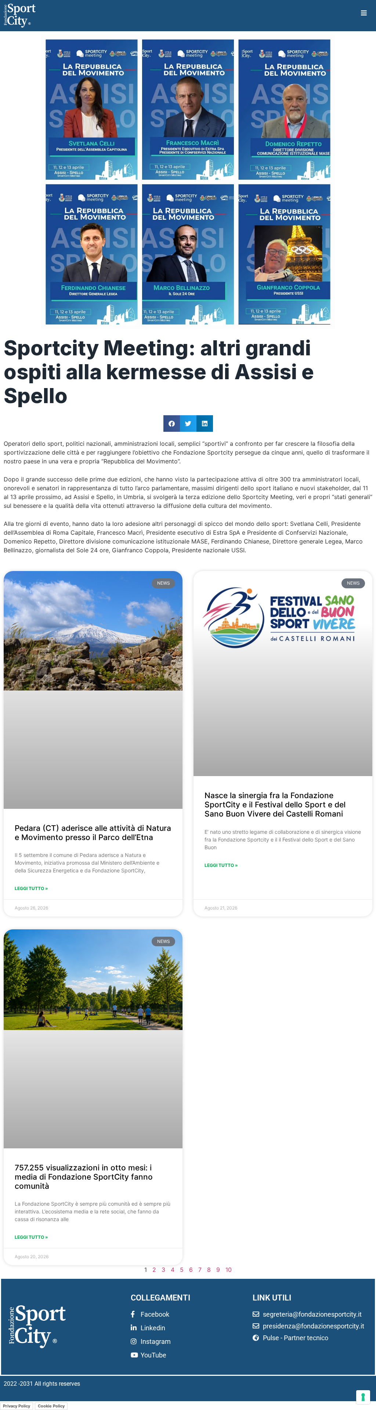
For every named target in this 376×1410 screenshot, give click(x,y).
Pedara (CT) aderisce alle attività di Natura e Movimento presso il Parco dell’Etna (93, 833)
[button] (171, 423)
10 (228, 1269)
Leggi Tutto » (31, 888)
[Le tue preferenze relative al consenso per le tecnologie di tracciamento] (363, 1397)
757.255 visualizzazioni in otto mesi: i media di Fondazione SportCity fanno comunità (84, 1177)
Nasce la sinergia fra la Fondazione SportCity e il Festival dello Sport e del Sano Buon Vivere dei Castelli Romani (275, 804)
